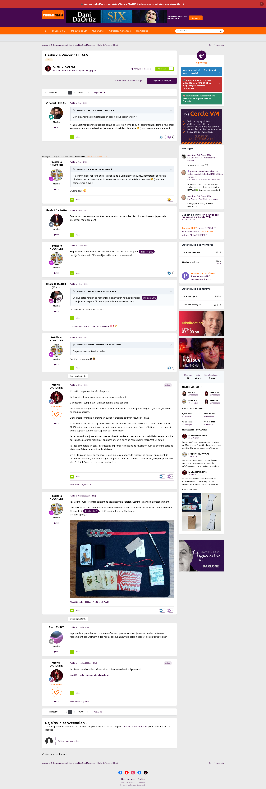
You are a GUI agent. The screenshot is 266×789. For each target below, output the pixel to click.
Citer (78, 137)
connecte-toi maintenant (134, 726)
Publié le (209, 179)
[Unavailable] (122, 558)
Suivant (81, 92)
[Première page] (46, 93)
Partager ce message (142, 69)
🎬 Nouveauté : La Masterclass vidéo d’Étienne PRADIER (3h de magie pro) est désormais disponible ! (131, 4)
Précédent (53, 92)
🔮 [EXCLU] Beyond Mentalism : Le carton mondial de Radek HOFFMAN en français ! (205, 174)
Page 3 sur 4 (99, 92)
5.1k (57, 423)
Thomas (194, 179)
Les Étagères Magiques (84, 70)
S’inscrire (196, 18)
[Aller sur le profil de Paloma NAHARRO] (185, 276)
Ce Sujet (211, 31)
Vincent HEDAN (56, 103)
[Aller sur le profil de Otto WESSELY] (183, 156)
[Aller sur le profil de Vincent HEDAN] (56, 113)
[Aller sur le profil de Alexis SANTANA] (56, 220)
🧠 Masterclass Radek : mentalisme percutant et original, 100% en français (199, 98)
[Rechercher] (221, 31)
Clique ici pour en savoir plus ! (96, 157)
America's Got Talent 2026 (199, 155)
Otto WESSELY (196, 157)
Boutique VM (80, 30)
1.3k (57, 189)
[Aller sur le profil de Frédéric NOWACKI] (56, 175)
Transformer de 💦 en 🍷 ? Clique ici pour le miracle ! (199, 71)
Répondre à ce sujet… (70, 741)
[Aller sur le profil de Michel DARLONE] (48, 68)
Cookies (141, 779)
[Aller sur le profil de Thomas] (183, 172)
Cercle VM (60, 30)
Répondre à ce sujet (162, 80)
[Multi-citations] (72, 137)
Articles (143, 30)
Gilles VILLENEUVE (103, 110)
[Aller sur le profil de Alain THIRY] (56, 637)
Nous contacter (128, 779)
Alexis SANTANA (56, 210)
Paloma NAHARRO (200, 276)
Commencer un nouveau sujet (129, 80)
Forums (99, 30)
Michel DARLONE (66, 67)
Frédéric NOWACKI (56, 164)
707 (57, 127)
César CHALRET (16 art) (56, 286)
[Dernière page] (88, 93)
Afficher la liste (188, 219)
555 (57, 234)
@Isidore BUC (146, 251)
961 (57, 651)
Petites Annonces (121, 30)
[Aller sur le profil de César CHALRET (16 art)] (56, 297)
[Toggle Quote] (74, 110)
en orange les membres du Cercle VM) (200, 216)
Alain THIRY (56, 627)
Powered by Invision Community (133, 785)
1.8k (57, 311)
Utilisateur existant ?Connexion (177, 17)
